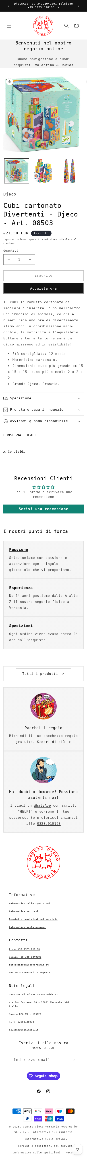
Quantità (10, 250)
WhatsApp (42, 806)
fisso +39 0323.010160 (24, 949)
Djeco (32, 384)
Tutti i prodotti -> (43, 674)
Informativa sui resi (23, 911)
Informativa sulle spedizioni (29, 903)
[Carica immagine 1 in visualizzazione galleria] (16, 171)
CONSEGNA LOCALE (20, 435)
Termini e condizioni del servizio (33, 919)
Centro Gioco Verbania (41, 1126)
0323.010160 (49, 824)
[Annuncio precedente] (8, 6)
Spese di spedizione (43, 239)
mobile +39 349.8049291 (25, 957)
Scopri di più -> (54, 742)
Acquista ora (43, 288)
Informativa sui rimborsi (52, 1132)
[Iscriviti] (73, 1060)
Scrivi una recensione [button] (43, 509)
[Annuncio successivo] (79, 6)
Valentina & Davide (54, 65)
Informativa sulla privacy (27, 927)
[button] (9, 26)
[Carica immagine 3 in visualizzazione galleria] (70, 171)
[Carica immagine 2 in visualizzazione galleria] (43, 171)
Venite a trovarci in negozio (29, 972)
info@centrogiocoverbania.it (29, 964)
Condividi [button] (16, 451)
